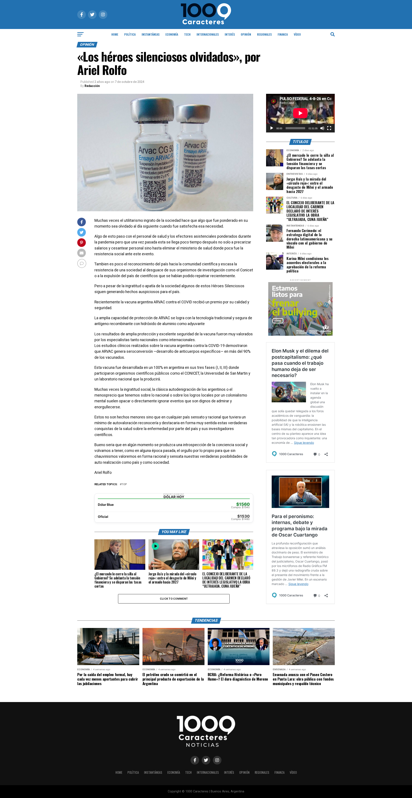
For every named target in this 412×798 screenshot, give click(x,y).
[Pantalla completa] (329, 128)
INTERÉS (230, 34)
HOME (114, 34)
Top (124, 484)
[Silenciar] (322, 128)
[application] (300, 113)
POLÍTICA (130, 34)
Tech (187, 34)
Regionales (264, 34)
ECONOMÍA (171, 34)
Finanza (283, 34)
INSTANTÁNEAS (150, 34)
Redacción (92, 86)
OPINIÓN (246, 34)
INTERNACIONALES (208, 34)
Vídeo (297, 34)
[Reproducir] (272, 128)
